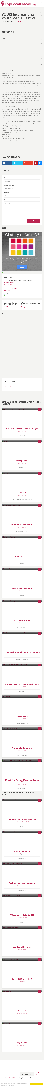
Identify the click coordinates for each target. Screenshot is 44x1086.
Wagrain (19, 886)
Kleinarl (20, 949)
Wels (17, 21)
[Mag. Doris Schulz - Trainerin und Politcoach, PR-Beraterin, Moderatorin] (22, 505)
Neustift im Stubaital (20, 822)
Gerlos (20, 981)
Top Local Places (12, 1078)
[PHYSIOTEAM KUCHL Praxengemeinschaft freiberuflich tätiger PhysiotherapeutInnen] (22, 832)
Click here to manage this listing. (15, 307)
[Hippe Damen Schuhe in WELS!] (22, 473)
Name (6, 178)
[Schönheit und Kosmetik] (22, 601)
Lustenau (19, 918)
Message (7, 200)
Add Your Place (27, 1074)
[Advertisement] (10, 346)
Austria (22, 21)
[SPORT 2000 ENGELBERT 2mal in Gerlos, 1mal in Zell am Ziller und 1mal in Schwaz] (22, 959)
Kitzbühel (19, 1045)
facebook (7, 290)
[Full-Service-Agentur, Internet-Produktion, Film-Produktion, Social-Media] (22, 569)
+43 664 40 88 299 (10, 288)
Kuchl (19, 854)
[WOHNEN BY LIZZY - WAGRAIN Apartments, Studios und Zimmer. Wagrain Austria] (22, 863)
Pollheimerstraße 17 (10, 283)
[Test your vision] (22, 251)
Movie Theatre (10, 387)
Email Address (9, 185)
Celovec (19, 1013)
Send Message (33, 221)
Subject (6, 192)
